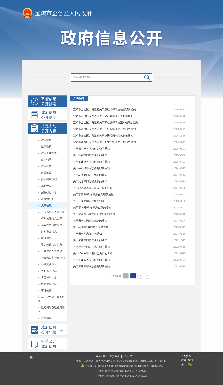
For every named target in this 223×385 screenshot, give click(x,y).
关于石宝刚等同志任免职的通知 (91, 148)
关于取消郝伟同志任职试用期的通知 (94, 214)
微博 (183, 360)
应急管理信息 (49, 283)
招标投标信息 (49, 192)
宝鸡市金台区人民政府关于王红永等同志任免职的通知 (104, 129)
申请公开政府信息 (48, 343)
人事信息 (46, 205)
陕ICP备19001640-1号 (128, 361)
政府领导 (46, 159)
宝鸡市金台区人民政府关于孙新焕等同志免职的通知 (103, 116)
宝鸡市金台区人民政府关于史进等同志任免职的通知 (103, 135)
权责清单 (46, 318)
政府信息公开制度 (48, 115)
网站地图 (101, 356)
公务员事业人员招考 (53, 212)
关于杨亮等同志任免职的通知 (90, 174)
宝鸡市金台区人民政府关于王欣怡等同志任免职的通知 (104, 109)
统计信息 (46, 238)
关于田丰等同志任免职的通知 (90, 220)
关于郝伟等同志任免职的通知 (90, 240)
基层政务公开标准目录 (51, 299)
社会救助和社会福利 (53, 257)
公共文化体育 (49, 264)
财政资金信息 (49, 231)
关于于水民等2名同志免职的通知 (92, 207)
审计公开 (46, 290)
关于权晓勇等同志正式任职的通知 (92, 188)
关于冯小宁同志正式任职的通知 (91, 246)
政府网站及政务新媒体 (51, 309)
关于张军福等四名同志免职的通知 (92, 253)
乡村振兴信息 (49, 270)
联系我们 (128, 356)
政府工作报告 (49, 153)
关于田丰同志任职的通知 (87, 233)
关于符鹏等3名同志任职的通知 (90, 227)
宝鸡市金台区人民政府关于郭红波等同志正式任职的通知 (105, 122)
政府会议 (46, 146)
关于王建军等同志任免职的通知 (91, 259)
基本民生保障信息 (51, 225)
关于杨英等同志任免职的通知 (90, 155)
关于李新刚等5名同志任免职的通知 (93, 194)
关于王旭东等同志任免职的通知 (91, 266)
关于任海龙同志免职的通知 (88, 201)
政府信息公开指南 (48, 101)
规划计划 (46, 185)
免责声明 (114, 356)
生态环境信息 (49, 277)
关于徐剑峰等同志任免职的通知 (91, 168)
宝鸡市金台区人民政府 (63, 13)
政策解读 (46, 172)
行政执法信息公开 (51, 218)
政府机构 (46, 166)
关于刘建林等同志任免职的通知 (91, 161)
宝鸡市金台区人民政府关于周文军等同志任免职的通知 (104, 142)
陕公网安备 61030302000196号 (101, 366)
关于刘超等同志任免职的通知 (90, 181)
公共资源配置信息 (51, 251)
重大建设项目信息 (51, 244)
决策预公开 (47, 198)
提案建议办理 (49, 179)
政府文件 (46, 140)
